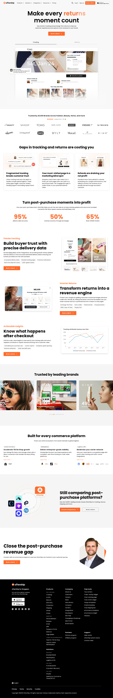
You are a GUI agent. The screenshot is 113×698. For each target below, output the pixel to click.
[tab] (51, 414)
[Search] (72, 3)
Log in (76, 3)
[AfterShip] (9, 3)
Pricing (54, 3)
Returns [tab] (77, 42)
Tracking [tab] (36, 42)
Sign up (82, 3)
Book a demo (90, 3)
